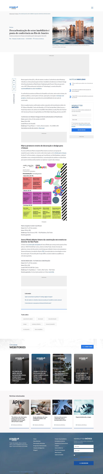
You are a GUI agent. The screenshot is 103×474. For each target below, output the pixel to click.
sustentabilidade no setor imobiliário (44, 86)
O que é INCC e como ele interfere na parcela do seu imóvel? (85, 96)
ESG (65, 251)
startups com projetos (52, 93)
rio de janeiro (49, 324)
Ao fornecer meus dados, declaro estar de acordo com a (83, 125)
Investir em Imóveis (60, 445)
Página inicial (12, 13)
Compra (57, 440)
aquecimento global (22, 319)
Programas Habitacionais (39, 440)
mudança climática (22, 324)
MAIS (87, 341)
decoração (35, 319)
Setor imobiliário (61, 324)
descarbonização (47, 319)
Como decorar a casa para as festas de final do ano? (32, 303)
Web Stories (58, 447)
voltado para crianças (41, 146)
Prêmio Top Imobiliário (61, 434)
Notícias (16, 13)
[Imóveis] (14, 434)
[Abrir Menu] (92, 8)
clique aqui (36, 123)
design (58, 319)
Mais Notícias (36, 436)
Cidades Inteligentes (38, 443)
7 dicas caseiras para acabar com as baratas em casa (85, 84)
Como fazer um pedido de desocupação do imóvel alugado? (85, 90)
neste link (46, 272)
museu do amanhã (36, 324)
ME (83, 458)
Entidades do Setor (60, 436)
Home (34, 434)
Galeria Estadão (59, 449)
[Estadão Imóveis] (13, 7)
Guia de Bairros (59, 443)
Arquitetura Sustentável (61, 438)
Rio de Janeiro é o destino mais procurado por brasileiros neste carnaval (37, 300)
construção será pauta (29, 247)
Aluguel (35, 445)
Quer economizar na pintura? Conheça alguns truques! (33, 297)
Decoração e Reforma (39, 438)
